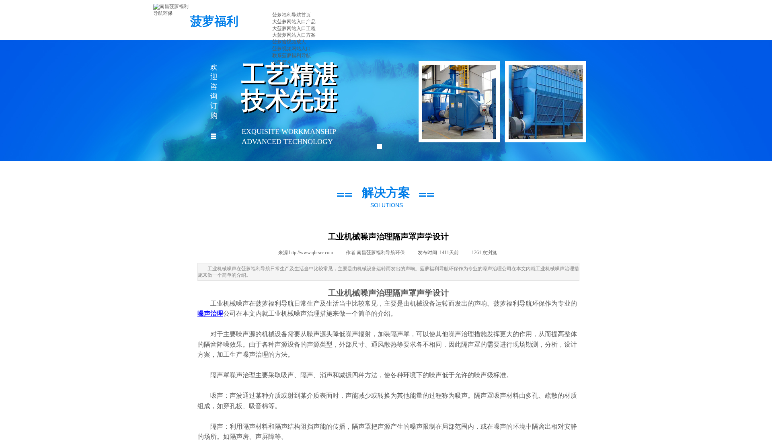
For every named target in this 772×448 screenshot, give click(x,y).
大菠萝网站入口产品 (294, 22)
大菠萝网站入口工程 (294, 28)
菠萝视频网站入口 (291, 48)
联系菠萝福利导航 (291, 55)
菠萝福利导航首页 (291, 15)
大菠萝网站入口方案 (294, 35)
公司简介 (282, 62)
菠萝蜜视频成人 (289, 42)
